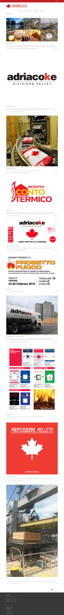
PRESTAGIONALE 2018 (10, 106)
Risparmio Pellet (31, 48)
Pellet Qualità (22, 111)
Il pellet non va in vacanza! (11, 476)
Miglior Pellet (17, 48)
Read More (56, 48)
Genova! (7, 578)
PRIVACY (8, 605)
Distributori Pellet (13, 48)
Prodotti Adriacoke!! (9, 414)
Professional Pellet (26, 48)
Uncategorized (28, 172)
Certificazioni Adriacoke (10, 43)
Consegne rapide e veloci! (11, 168)
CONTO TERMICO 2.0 (10, 210)
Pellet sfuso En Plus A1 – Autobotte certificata (14, 336)
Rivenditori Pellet (35, 48)
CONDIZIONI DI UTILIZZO (10, 607)
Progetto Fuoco (9, 289)
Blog (11, 111)
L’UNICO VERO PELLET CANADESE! (12, 245)
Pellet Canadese (21, 48)
